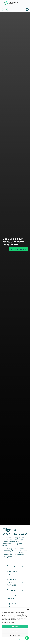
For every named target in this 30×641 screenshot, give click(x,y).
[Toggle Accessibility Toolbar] (27, 638)
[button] (27, 609)
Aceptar (15, 626)
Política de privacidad (19, 639)
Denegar (15, 631)
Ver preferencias (15, 635)
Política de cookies (9, 639)
